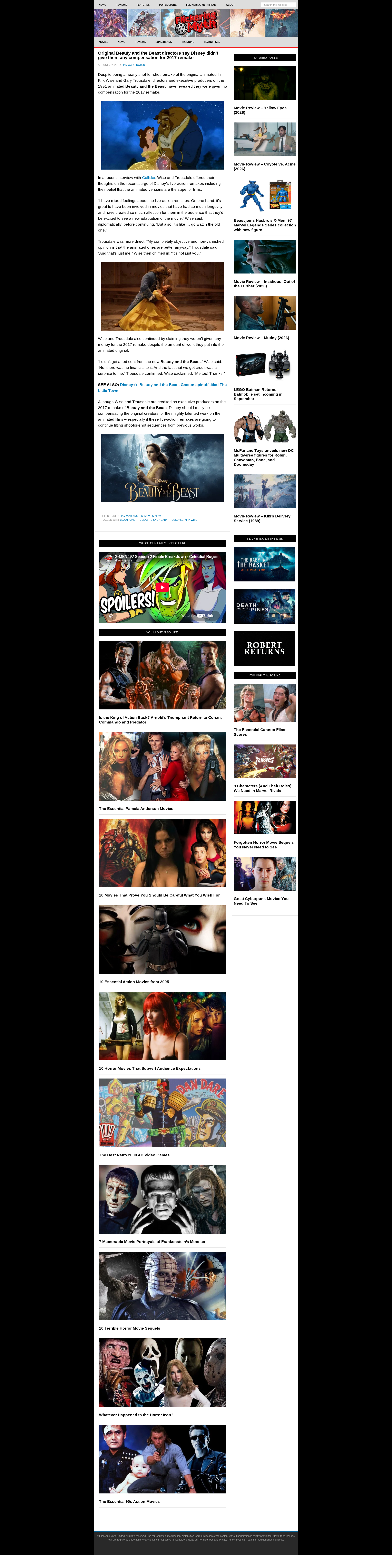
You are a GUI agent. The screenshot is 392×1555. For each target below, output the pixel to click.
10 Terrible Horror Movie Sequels (129, 1328)
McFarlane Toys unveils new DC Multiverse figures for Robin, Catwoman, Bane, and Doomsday (264, 457)
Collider (148, 177)
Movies (149, 516)
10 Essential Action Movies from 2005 (134, 982)
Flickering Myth (196, 23)
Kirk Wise (191, 519)
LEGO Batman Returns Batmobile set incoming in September (258, 394)
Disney (155, 519)
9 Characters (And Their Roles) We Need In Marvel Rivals (262, 788)
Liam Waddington (131, 516)
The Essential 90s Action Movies (129, 1501)
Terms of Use (206, 1539)
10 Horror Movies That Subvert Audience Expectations (150, 1068)
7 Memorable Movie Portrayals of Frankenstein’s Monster (152, 1242)
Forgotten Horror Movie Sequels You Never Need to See (264, 844)
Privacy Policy (226, 1539)
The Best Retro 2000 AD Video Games (134, 1155)
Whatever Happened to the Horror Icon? (136, 1415)
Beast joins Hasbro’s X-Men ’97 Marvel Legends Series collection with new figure (265, 225)
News (158, 516)
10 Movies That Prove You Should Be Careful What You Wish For (159, 895)
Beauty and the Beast (134, 519)
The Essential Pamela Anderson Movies (136, 808)
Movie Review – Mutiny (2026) (261, 338)
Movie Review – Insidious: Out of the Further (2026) (264, 283)
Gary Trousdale (172, 519)
